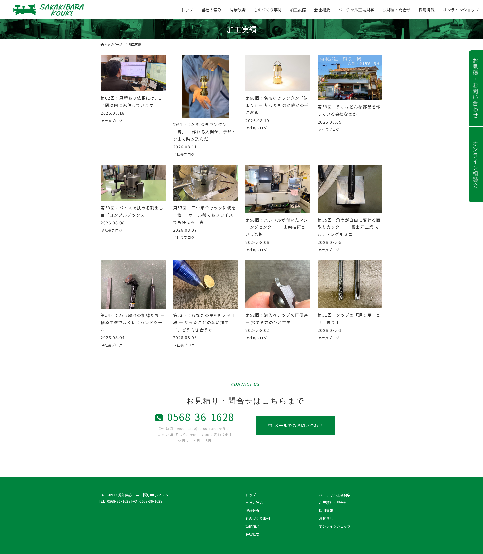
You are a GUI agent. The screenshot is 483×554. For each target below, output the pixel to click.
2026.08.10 (257, 120)
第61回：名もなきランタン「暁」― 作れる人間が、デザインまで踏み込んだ (204, 131)
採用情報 (427, 10)
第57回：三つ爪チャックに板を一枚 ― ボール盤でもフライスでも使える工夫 (204, 215)
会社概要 (322, 10)
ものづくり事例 (268, 10)
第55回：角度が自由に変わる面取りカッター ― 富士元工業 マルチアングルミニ (349, 227)
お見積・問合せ (396, 10)
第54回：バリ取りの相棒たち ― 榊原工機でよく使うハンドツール (133, 322)
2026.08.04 (113, 337)
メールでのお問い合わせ (298, 425)
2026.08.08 (113, 223)
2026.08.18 (113, 113)
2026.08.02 (257, 330)
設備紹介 (252, 526)
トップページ (113, 44)
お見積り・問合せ (333, 502)
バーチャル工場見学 (356, 10)
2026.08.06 (257, 242)
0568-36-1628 (200, 416)
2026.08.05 (330, 242)
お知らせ (326, 518)
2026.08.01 (330, 330)
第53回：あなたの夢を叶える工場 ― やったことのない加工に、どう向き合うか (204, 322)
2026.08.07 (185, 230)
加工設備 (298, 10)
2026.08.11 (185, 147)
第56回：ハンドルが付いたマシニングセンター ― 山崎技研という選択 (276, 227)
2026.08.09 (330, 122)
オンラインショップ (461, 10)
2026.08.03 (185, 337)
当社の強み (211, 10)
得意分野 (237, 10)
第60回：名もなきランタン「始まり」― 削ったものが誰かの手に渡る (277, 105)
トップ (187, 10)
